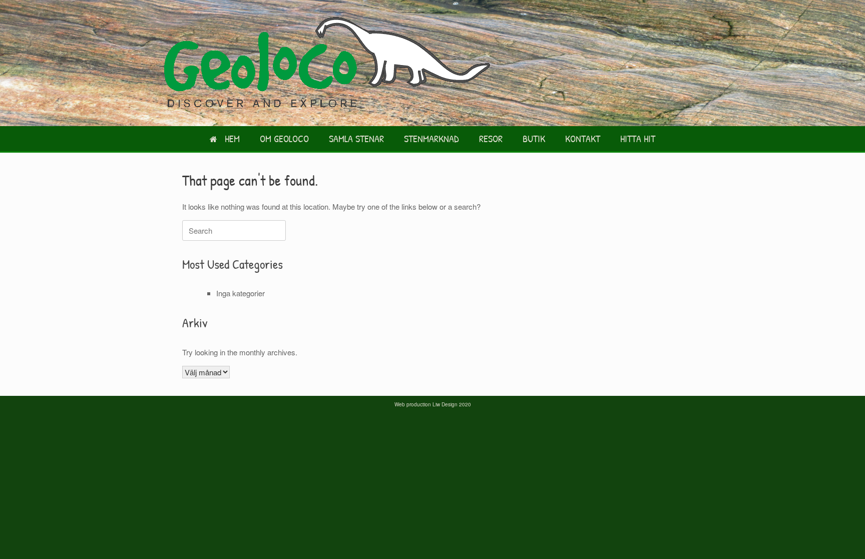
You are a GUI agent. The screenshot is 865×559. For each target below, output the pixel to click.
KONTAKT (582, 138)
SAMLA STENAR (356, 138)
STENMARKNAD (431, 138)
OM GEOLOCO (284, 138)
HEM (232, 138)
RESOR (491, 138)
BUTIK (534, 138)
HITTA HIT (637, 138)
